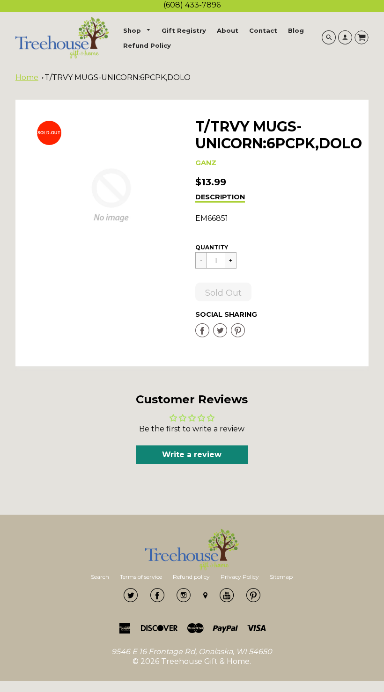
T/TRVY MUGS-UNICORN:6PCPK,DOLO (117, 77)
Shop (133, 30)
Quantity (211, 247)
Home (26, 77)
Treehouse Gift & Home (205, 661)
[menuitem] (137, 30)
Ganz (205, 163)
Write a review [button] (192, 454)
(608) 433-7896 (192, 4)
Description (220, 197)
